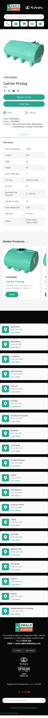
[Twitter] (22, 692)
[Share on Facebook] (4, 91)
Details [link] (12, 294)
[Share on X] (9, 91)
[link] (24, 24)
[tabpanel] (24, 51)
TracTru (32, 684)
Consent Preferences (9, 713)
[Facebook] (19, 692)
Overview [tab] (24, 134)
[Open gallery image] (24, 50)
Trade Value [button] (24, 104)
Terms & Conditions (30, 708)
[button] (7, 24)
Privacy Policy (16, 708)
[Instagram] (25, 692)
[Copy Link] (18, 91)
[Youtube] (29, 692)
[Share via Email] (13, 91)
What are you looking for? (17, 17)
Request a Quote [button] (24, 97)
